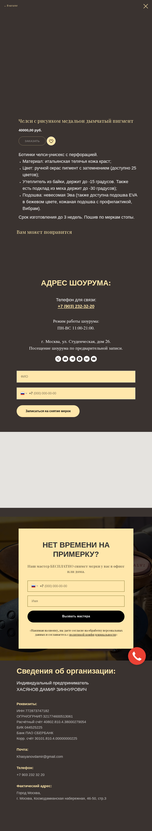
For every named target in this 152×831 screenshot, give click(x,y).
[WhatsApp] (80, 359)
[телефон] (58, 359)
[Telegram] (72, 359)
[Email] (65, 359)
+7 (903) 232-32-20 (76, 306)
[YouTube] (94, 359)
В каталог (12, 5)
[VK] (87, 359)
